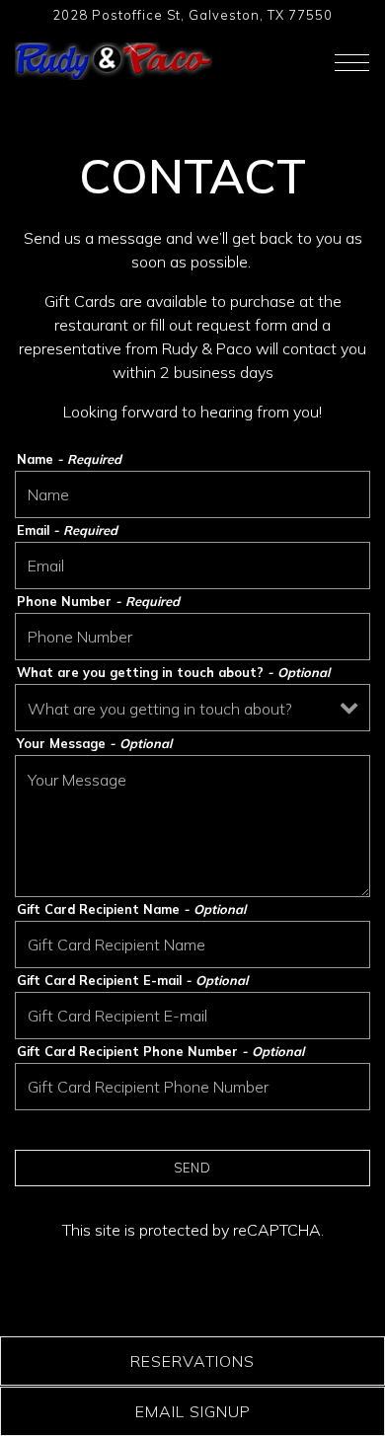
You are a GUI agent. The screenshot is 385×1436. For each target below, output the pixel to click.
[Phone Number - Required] (192, 636)
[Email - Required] (192, 565)
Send (192, 1167)
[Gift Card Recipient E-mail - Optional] (192, 1015)
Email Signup (193, 1411)
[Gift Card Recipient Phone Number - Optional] (192, 1086)
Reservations (192, 1361)
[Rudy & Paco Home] (113, 59)
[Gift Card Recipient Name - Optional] (192, 944)
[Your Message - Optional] (192, 826)
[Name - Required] (192, 494)
